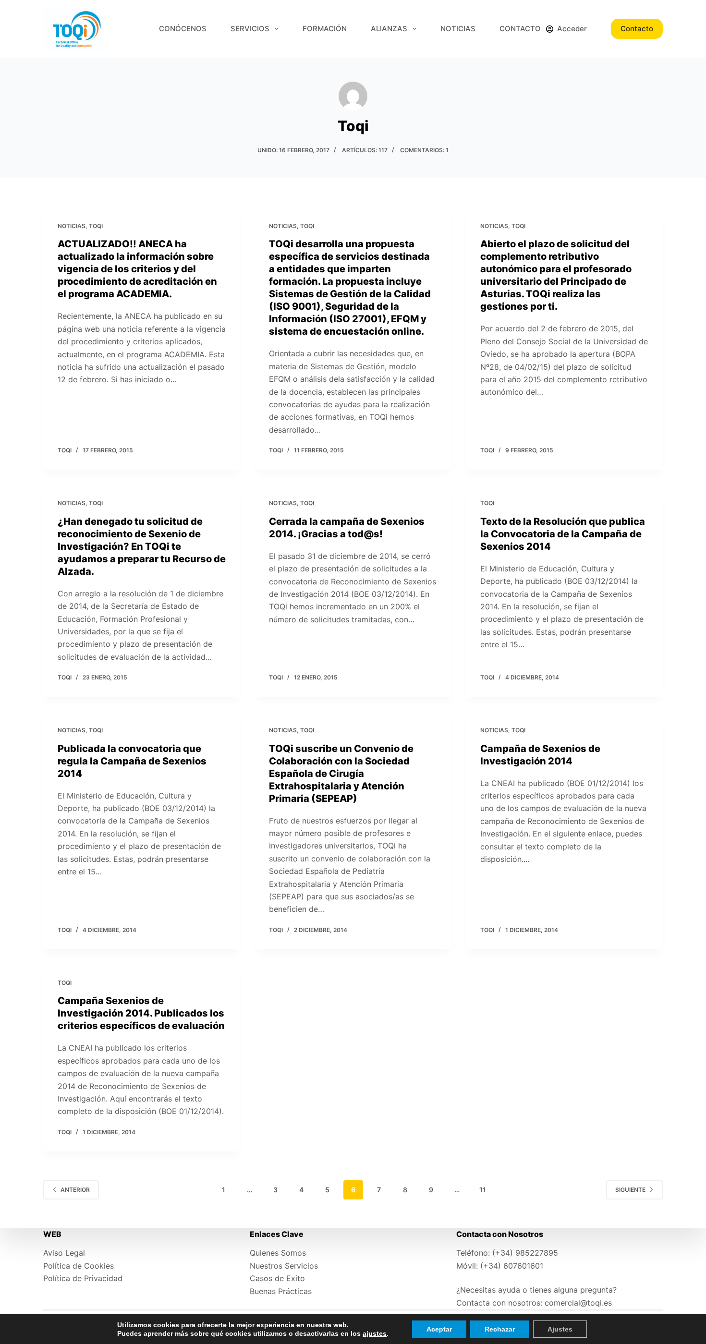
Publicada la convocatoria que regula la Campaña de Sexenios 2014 (132, 761)
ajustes (375, 1333)
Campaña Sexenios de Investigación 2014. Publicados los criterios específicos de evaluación (141, 1013)
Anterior (75, 1189)
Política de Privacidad (82, 1278)
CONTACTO (520, 28)
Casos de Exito (277, 1278)
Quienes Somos (278, 1253)
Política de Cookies (78, 1266)
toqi (96, 226)
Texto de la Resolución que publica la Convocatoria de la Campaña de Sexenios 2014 (562, 534)
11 (482, 1190)
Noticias (71, 226)
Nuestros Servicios (284, 1266)
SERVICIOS (250, 28)
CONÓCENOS (183, 28)
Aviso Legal (64, 1253)
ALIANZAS (389, 28)
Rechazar (500, 1329)
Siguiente (630, 1189)
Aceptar (439, 1329)
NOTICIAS (457, 28)
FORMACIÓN (325, 28)
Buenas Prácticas (281, 1291)
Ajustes (560, 1329)
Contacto (637, 28)
